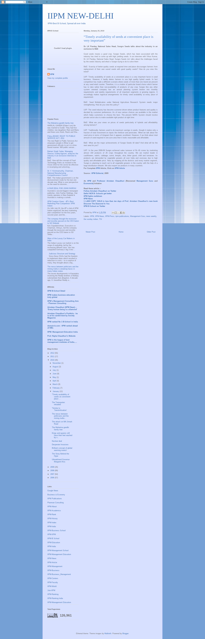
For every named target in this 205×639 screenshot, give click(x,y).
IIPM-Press (109, 216)
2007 (52, 474)
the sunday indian (91, 219)
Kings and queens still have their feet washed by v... (62, 435)
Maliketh (107, 633)
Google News (52, 491)
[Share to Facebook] (121, 212)
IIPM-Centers (52, 578)
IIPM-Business (53, 570)
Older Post (151, 232)
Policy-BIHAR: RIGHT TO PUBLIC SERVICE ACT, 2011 (61, 137)
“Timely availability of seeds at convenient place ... (61, 396)
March (55, 384)
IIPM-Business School (56, 530)
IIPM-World (51, 586)
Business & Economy (56, 495)
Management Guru (137, 216)
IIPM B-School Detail (56, 291)
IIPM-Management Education (59, 554)
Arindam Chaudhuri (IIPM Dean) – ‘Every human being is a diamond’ (62, 308)
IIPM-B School (53, 538)
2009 (52, 467)
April (55, 381)
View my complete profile (57, 78)
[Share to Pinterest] (123, 212)
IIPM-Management (54, 566)
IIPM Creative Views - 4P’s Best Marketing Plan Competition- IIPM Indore (61, 203)
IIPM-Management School (57, 550)
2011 (52, 356)
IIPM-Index (51, 522)
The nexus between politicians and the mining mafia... (60, 416)
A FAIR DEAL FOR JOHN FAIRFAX (61, 188)
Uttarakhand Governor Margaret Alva (61, 460)
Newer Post (90, 232)
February (56, 388)
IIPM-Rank (51, 514)
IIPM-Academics (54, 510)
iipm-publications (122, 216)
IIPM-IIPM (51, 534)
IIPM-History (52, 518)
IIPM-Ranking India (55, 598)
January (56, 391)
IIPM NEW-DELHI (80, 15)
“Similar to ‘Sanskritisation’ (59, 409)
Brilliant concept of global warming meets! (62, 449)
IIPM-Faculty (52, 582)
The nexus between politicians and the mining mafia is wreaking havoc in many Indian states (62, 269)
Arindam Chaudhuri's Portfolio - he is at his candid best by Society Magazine (62, 315)
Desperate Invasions (60, 444)
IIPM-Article (52, 562)
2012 (52, 353)
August (56, 367)
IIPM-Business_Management (59, 574)
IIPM (92, 216)
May (55, 377)
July (54, 370)
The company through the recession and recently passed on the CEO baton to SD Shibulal (63, 221)
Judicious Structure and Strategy (62, 254)
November (57, 363)
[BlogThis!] (115, 212)
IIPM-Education (53, 542)
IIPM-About (52, 506)
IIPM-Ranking (52, 594)
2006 (52, 478)
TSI (100, 219)
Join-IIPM (51, 590)
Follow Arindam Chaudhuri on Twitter (100, 191)
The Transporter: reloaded (58, 403)
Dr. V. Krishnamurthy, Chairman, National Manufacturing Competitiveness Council (60, 173)
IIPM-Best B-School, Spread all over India (66, 23)
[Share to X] (118, 212)
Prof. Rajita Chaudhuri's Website (61, 336)
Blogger (125, 633)
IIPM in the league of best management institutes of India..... (62, 341)
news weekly (151, 216)
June (55, 374)
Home (121, 232)
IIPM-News (99, 216)
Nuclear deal (57, 441)
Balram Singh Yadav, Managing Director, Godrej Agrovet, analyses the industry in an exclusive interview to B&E (62, 154)
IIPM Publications (54, 498)
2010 (52, 360)
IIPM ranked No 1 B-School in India (62, 322)
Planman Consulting (55, 503)
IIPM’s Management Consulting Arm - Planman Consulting (63, 302)
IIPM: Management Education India (62, 332)
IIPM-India (51, 526)
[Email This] (113, 212)
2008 (52, 470)
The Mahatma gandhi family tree (60, 123)
